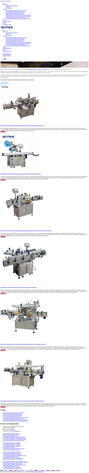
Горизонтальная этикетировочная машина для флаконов (18, 16)
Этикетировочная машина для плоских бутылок (13, 440)
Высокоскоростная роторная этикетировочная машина (18, 18)
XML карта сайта (39, 471)
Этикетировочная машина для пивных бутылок (13, 448)
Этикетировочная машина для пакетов (11, 445)
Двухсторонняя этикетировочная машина (15, 11)
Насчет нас (5, 4)
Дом (4, 3)
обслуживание (9, 8)
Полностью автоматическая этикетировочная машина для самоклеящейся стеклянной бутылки (22, 125)
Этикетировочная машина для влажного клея (16, 17)
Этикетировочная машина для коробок (11, 442)
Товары (4, 9)
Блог (4, 23)
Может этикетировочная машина (10, 435)
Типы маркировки (7, 21)
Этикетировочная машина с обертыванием (12, 468)
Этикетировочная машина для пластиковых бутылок (15, 461)
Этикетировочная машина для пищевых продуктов (14, 455)
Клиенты (8, 6)
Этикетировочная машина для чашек (11, 453)
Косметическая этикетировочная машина (12, 452)
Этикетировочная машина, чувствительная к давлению (15, 462)
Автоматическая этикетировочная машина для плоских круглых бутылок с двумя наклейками (22, 400)
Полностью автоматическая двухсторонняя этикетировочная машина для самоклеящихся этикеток (23, 344)
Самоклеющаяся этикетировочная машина (12, 463)
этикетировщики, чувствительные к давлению (35, 69)
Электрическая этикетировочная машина (12, 454)
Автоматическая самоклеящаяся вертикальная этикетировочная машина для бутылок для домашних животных (26, 230)
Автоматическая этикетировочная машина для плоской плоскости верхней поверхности (21, 173)
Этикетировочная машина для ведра (11, 449)
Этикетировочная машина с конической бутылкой (14, 439)
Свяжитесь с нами (7, 24)
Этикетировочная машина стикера (11, 466)
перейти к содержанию (6, 1)
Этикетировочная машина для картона (11, 443)
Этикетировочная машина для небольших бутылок (14, 464)
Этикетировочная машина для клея (11, 456)
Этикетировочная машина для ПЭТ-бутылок (13, 459)
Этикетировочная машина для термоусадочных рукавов (18, 15)
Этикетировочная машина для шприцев (12, 467)
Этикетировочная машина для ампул (11, 433)
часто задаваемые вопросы (12, 5)
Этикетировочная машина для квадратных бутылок (14, 438)
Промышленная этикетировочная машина (12, 457)
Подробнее (3, 131)
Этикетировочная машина (9, 447)
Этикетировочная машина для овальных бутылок (14, 436)
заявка (4, 19)
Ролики (4, 22)
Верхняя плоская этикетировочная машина (15, 12)
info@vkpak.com (6, 53)
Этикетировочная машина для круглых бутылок (16, 10)
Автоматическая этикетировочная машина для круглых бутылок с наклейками (19, 287)
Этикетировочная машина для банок (11, 434)
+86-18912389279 (7, 54)
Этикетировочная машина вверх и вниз (14, 13)
